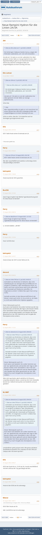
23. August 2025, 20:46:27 (9, 463)
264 (4, 41)
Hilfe (10, 529)
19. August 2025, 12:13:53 (9, 193)
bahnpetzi (7, 171)
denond (6, 272)
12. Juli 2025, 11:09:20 (8, 76)
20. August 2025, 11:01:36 (9, 237)
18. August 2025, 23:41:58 (9, 130)
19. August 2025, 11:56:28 (9, 174)
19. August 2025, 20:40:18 (9, 212)
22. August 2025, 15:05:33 (9, 395)
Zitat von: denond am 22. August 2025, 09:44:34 (18, 332)
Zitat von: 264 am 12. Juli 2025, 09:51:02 (16, 80)
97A (4, 127)
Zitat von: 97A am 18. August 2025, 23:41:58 (17, 155)
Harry (5, 148)
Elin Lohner (7, 73)
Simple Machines (26, 531)
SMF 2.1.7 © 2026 (16, 531)
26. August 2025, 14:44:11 (9, 500)
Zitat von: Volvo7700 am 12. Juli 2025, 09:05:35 (18, 279)
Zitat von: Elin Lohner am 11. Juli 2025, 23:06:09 (18, 48)
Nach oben (5, 517)
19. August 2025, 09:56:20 (9, 151)
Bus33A (6, 190)
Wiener (5, 498)
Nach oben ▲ (35, 529)
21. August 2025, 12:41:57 (9, 256)
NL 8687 (6, 392)
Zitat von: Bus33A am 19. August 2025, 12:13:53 (18, 216)
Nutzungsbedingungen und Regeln (22, 529)
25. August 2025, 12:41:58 (9, 482)
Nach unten (5, 35)
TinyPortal (5, 529)
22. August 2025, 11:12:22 (9, 327)
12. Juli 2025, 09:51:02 (8, 43)
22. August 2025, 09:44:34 (9, 275)
